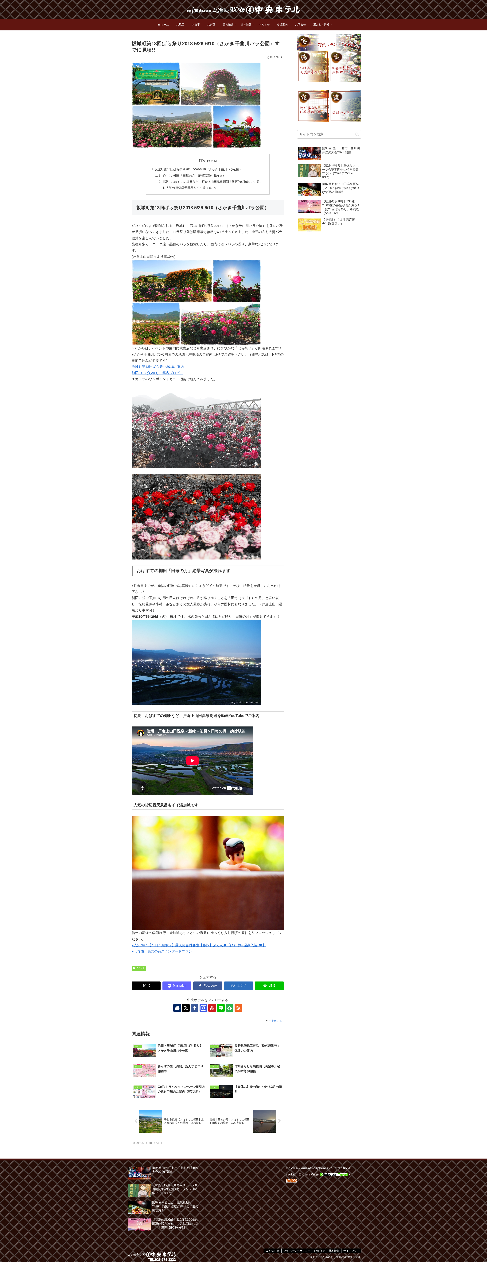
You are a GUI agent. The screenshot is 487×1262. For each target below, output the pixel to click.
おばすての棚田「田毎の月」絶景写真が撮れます (191, 175)
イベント (140, 968)
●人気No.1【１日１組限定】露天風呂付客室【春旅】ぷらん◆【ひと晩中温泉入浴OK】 (199, 945)
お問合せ (319, 1250)
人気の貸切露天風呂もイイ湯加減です (192, 187)
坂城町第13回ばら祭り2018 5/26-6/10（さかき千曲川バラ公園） (198, 169)
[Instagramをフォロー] (203, 1008)
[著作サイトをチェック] (177, 1008)
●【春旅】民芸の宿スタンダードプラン (162, 951)
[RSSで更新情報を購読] (238, 1008)
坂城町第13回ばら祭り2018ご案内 (158, 367)
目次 (202, 161)
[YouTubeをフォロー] (212, 1008)
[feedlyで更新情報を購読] (229, 1008)
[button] (357, 134)
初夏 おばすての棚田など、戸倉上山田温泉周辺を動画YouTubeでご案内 (212, 181)
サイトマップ (351, 1250)
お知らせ (273, 1250)
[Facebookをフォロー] (194, 1008)
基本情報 (334, 1250)
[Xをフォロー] (186, 1008)
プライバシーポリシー (296, 1250)
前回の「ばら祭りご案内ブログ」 (157, 373)
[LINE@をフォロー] (221, 1008)
